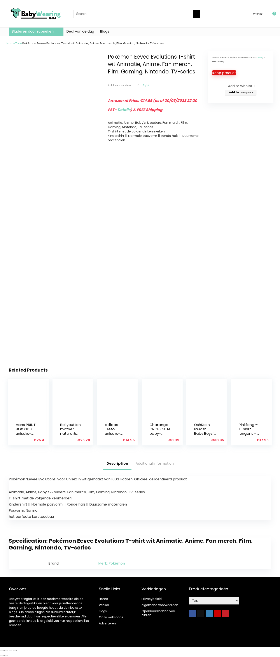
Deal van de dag (80, 31)
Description (117, 463)
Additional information (155, 463)
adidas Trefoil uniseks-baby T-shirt (112, 433)
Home (11, 43)
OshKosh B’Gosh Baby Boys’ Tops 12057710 (204, 433)
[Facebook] (192, 613)
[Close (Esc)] (15, 650)
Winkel (104, 605)
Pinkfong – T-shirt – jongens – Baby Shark (249, 431)
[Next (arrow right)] (6, 655)
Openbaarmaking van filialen (158, 613)
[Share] (10, 650)
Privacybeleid (152, 599)
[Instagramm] (209, 613)
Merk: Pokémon (111, 563)
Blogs (104, 31)
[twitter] (200, 613)
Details (123, 109)
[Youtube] (217, 613)
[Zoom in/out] (2, 650)
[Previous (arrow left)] (2, 655)
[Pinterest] (225, 613)
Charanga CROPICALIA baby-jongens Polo (159, 433)
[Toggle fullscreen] (6, 650)
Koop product (224, 72)
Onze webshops (111, 617)
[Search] (196, 14)
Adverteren (107, 623)
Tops (18, 43)
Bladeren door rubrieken (33, 31)
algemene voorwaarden (160, 605)
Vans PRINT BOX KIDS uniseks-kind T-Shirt (26, 431)
